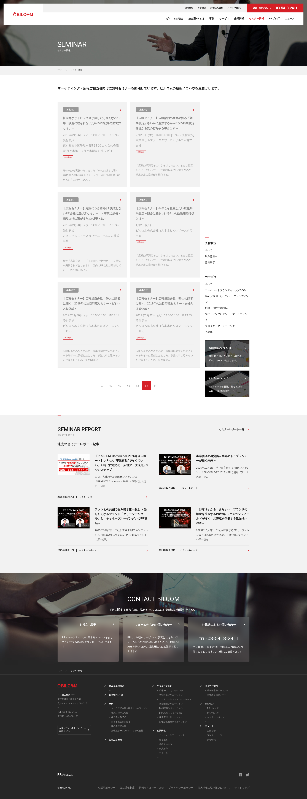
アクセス (202, 8)
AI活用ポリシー (106, 787)
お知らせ (211, 730)
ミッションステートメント (172, 735)
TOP (60, 70)
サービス (224, 18)
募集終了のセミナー (216, 695)
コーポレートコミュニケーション (175, 699)
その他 (208, 332)
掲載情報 (211, 739)
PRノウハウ (213, 713)
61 (128, 385)
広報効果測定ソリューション (173, 721)
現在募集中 (211, 256)
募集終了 (210, 262)
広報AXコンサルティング (171, 690)
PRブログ (274, 18)
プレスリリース (214, 735)
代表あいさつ (165, 744)
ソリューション (164, 686)
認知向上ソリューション (171, 695)
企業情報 (239, 18)
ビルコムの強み (175, 18)
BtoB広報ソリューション (171, 708)
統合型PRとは (196, 18)
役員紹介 (163, 748)
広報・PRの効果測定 (216, 308)
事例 (211, 18)
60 (119, 385)
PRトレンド (213, 708)
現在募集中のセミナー (217, 690)
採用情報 (189, 8)
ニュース (290, 18)
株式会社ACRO (118, 717)
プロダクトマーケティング (220, 326)
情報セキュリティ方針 (151, 787)
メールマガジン (234, 8)
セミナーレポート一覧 (231, 429)
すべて (208, 250)
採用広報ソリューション (171, 717)
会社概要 (163, 739)
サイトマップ (242, 787)
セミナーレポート (215, 717)
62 (137, 385)
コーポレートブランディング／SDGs (225, 290)
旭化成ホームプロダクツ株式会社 (127, 730)
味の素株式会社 (118, 726)
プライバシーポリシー (180, 787)
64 (155, 385)
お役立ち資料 (216, 8)
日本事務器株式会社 (120, 721)
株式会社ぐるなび (119, 713)
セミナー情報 (256, 18)
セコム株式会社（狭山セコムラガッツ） (130, 708)
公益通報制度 (127, 787)
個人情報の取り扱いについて (214, 787)
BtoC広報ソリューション (171, 713)
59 (110, 385)
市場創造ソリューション (171, 704)
